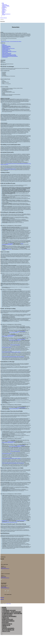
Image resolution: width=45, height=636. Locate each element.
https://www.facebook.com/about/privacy (15, 446)
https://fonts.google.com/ (5, 520)
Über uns (3, 8)
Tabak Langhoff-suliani (4, 4)
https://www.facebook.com (21, 339)
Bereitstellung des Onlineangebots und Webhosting (9, 51)
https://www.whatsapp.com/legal (13, 332)
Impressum (3, 12)
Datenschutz (4, 11)
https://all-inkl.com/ (10, 243)
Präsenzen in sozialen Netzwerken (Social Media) (9, 54)
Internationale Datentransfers (6, 49)
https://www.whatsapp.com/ (21, 331)
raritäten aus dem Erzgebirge (4, 9)
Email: (6, 13)
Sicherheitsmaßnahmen (5, 47)
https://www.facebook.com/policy (15, 344)
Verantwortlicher (4, 45)
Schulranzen (4, 6)
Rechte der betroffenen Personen (6, 50)
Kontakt (3, 10)
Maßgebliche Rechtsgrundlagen (6, 46)
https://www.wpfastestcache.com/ (6, 249)
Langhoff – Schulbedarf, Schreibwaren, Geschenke (5, 5)
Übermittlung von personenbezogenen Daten (8, 48)
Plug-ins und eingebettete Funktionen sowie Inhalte (9, 55)
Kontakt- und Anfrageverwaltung (6, 53)
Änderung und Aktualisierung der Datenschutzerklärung (10, 56)
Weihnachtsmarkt (4, 7)
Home (4, 607)
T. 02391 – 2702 (3, 567)
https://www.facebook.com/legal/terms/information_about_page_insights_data (13, 356)
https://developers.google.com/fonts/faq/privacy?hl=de (9, 522)
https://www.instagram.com (12, 335)
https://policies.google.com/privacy (21, 520)
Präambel (3, 44)
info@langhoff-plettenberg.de (5, 568)
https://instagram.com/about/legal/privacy (7, 442)
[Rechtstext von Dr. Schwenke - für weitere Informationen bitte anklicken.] (10, 41)
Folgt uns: (3, 14)
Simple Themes (9, 603)
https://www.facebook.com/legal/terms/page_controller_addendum (11, 458)
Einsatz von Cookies (5, 52)
